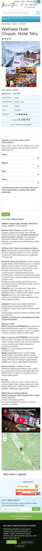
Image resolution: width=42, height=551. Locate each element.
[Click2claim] (28, 493)
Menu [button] (5, 19)
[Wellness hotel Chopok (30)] (21, 84)
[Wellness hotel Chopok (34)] (11, 77)
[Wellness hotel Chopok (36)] (21, 70)
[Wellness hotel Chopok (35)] (31, 70)
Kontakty (17, 1)
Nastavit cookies (27, 542)
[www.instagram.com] (35, 1)
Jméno (4, 154)
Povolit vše (11, 542)
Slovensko (7, 93)
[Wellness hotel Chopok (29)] (31, 84)
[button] (20, 449)
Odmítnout (20, 546)
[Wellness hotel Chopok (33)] (21, 77)
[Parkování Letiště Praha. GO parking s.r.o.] (27, 488)
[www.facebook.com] (38, 1)
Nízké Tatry (17, 93)
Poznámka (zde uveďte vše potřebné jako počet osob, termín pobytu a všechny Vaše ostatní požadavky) (20, 189)
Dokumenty (29, 1)
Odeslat (6, 214)
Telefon (4, 179)
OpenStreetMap (6, 469)
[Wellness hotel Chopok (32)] (31, 77)
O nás (23, 1)
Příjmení (5, 163)
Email (4, 171)
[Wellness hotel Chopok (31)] (11, 84)
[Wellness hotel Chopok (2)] (21, 54)
